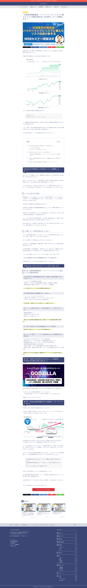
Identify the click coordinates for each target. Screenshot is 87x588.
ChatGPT (67, 552)
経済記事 (67, 538)
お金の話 (68, 580)
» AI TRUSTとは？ (13, 540)
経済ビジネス (67, 565)
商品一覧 (56, 6)
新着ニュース (33, 6)
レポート (67, 573)
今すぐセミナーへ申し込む (43, 489)
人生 (68, 577)
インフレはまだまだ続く (35, 147)
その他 (67, 576)
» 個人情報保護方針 (14, 541)
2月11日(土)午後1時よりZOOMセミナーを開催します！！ (41, 145)
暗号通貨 (67, 545)
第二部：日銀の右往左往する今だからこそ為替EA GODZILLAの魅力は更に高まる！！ (44, 159)
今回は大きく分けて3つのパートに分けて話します (40, 152)
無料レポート (49, 6)
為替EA (68, 562)
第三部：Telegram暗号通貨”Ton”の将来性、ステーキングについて (43, 161)
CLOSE (58, 141)
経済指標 (41, 6)
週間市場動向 (25, 12)
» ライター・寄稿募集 (14, 544)
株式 (68, 559)
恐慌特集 (68, 567)
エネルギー (68, 570)
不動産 (68, 560)
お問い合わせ (64, 6)
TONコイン (68, 547)
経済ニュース (67, 536)
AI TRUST (43, 3)
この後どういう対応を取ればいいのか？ (38, 149)
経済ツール (67, 533)
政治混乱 (68, 568)
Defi (68, 548)
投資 (67, 555)
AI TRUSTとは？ (24, 6)
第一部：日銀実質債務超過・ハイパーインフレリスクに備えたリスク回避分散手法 (45, 155)
